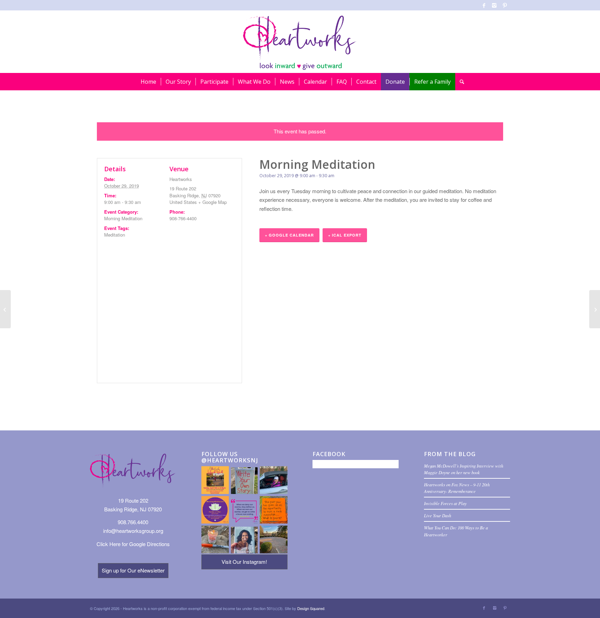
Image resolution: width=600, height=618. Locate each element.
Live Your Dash (437, 515)
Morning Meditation (123, 218)
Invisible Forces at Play (445, 503)
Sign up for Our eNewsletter (133, 570)
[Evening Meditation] (5, 309)
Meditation (114, 234)
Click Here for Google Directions (133, 543)
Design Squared (310, 608)
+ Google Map (212, 202)
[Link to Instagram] (494, 5)
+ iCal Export (344, 235)
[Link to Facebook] (484, 5)
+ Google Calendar (289, 235)
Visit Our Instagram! (244, 561)
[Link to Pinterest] (505, 5)
